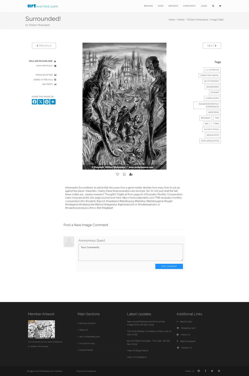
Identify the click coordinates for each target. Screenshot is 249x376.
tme (217, 118)
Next (211, 45)
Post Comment (169, 266)
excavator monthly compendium (209, 105)
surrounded (212, 98)
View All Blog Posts (137, 350)
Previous (44, 45)
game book (213, 112)
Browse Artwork (87, 323)
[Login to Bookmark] (124, 174)
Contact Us (186, 347)
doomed (215, 92)
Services (173, 6)
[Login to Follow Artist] (131, 174)
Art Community (87, 343)
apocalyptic (213, 135)
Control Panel (86, 350)
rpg (206, 124)
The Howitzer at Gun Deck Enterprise (45, 342)
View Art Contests (136, 357)
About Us (185, 334)
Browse (148, 6)
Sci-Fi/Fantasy (211, 81)
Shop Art (83, 330)
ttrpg (216, 124)
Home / (173, 19)
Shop (160, 6)
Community (189, 6)
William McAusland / (198, 19)
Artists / (182, 19)
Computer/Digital (209, 75)
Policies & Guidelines (86, 371)
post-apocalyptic (210, 141)
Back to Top (186, 321)
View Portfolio (44, 66)
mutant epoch (211, 129)
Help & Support (187, 341)
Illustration (212, 70)
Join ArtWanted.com (89, 336)
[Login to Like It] (117, 174)
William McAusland (39, 25)
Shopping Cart (187, 328)
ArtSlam (59, 371)
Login (204, 6)
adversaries (212, 87)
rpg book (205, 118)
